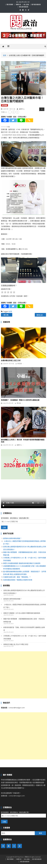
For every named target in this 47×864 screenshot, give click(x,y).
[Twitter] (13, 120)
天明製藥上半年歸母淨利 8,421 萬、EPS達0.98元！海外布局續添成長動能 (24, 637)
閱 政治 (19, 403)
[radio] (2, 292)
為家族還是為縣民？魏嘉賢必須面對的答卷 (17, 580)
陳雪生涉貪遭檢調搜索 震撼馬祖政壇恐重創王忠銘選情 (21, 563)
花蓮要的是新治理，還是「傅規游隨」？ (17, 577)
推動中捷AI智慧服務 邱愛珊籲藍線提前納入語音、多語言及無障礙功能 (24, 620)
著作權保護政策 (36, 4)
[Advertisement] (23, 674)
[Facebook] (5, 120)
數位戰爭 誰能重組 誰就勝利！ (8, 315)
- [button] (9, 111)
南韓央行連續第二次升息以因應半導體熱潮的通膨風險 (21, 613)
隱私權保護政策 (23, 7)
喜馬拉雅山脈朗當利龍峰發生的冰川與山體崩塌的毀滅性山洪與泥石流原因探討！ (24, 591)
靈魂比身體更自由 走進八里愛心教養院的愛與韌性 (41, 315)
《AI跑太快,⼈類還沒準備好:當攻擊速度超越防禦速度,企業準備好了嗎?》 (24, 605)
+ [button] (13, 111)
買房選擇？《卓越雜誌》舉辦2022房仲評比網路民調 (20, 400)
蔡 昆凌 (19, 364)
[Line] (21, 120)
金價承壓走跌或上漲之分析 (11, 360)
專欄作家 (18, 4)
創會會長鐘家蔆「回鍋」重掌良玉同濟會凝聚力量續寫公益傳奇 (24, 628)
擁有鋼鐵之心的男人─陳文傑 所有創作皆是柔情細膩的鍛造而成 (22, 441)
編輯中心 (22, 109)
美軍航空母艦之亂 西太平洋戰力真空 (15, 644)
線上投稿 (26, 4)
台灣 (10, 311)
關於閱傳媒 (10, 4)
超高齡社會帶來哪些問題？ (12, 538)
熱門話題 (4, 105)
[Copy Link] (29, 120)
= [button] (17, 111)
